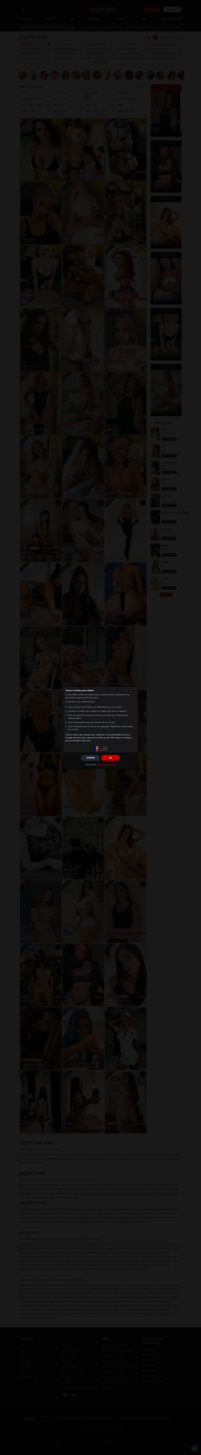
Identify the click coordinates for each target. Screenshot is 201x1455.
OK (110, 757)
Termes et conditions (106, 764)
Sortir (91, 757)
